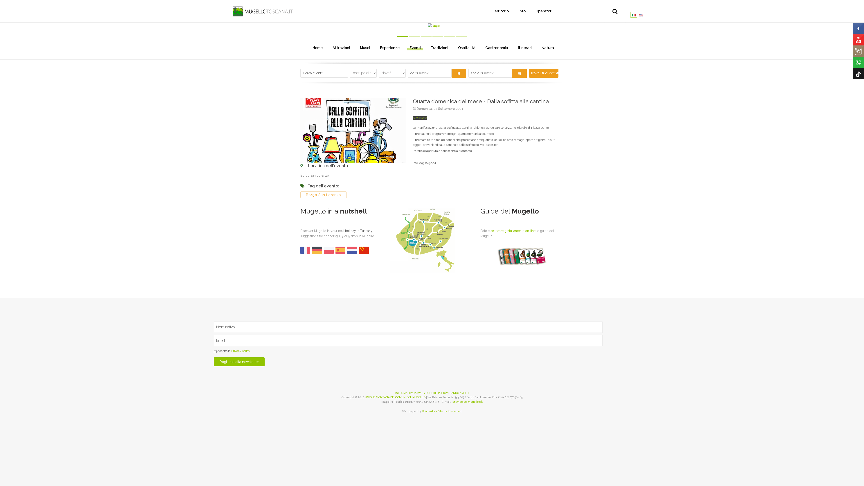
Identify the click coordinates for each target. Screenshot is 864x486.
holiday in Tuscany (358, 231)
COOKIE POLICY (437, 393)
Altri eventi (420, 118)
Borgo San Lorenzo (323, 195)
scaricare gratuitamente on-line (513, 231)
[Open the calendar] (459, 73)
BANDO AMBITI (459, 393)
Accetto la (233, 351)
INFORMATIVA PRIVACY (410, 393)
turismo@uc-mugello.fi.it (467, 401)
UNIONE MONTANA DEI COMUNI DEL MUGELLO (395, 397)
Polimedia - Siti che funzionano (442, 411)
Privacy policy (240, 351)
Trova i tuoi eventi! (544, 73)
